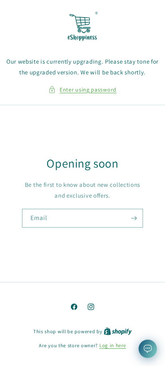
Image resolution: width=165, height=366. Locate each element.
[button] (82, 90)
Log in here (112, 345)
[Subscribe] (134, 218)
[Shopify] (118, 331)
